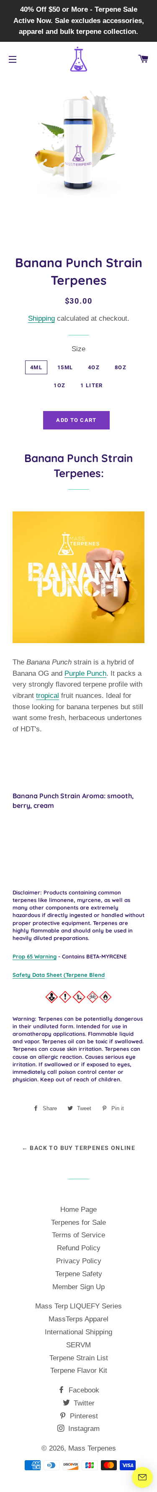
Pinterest (83, 1416)
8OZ (120, 367)
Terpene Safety (78, 1274)
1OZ (59, 385)
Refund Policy (78, 1248)
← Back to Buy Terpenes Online (79, 1148)
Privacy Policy (78, 1261)
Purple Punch (85, 673)
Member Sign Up (78, 1287)
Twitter (83, 1403)
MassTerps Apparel (78, 1319)
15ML (65, 367)
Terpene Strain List (78, 1358)
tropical (47, 696)
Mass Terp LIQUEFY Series (78, 1306)
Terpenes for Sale (78, 1222)
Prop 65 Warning (35, 956)
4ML (36, 367)
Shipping (41, 318)
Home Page (78, 1210)
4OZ (94, 367)
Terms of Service (78, 1235)
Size (78, 349)
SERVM (78, 1345)
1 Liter (91, 385)
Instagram (83, 1429)
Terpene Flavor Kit (78, 1370)
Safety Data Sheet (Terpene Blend (59, 974)
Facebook (83, 1390)
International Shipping (78, 1332)
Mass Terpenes (92, 1448)
